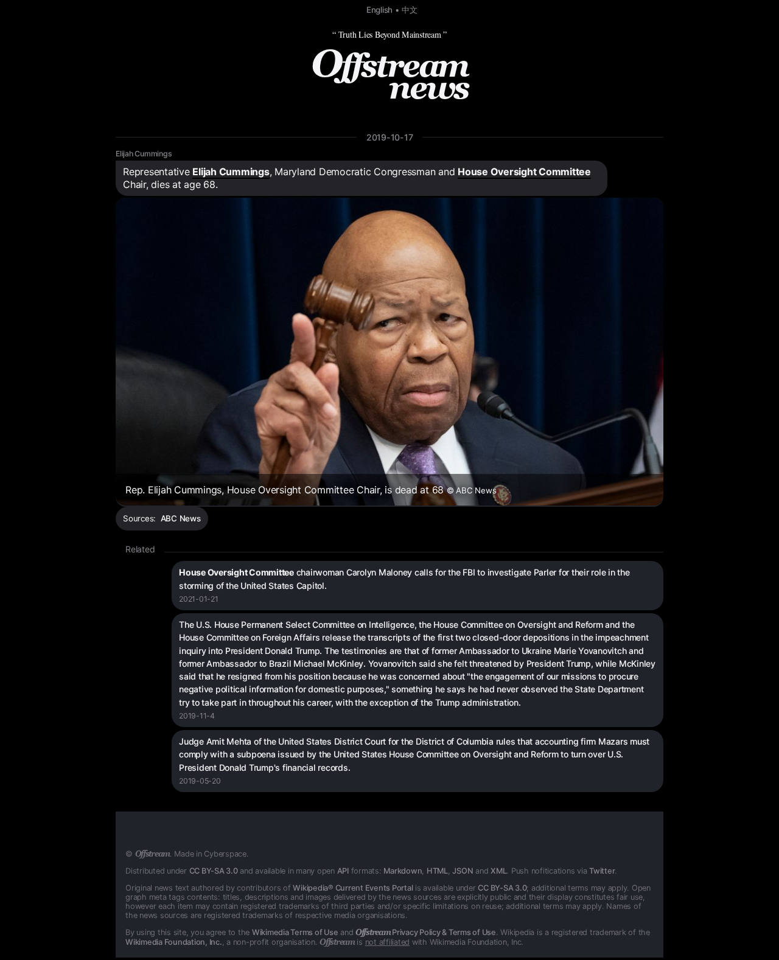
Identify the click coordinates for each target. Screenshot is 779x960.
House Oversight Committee (524, 171)
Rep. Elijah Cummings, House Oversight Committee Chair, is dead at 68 (310, 490)
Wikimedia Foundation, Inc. (173, 942)
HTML (437, 870)
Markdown (402, 870)
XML (498, 870)
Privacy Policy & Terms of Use (425, 932)
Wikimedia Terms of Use (295, 932)
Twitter (602, 870)
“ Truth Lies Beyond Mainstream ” (389, 34)
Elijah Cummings (144, 153)
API (343, 870)
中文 (409, 10)
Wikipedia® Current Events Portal (353, 887)
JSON (462, 870)
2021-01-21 (198, 598)
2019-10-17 (389, 137)
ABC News (181, 518)
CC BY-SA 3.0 (213, 870)
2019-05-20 (200, 780)
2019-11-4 (197, 715)
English (379, 10)
